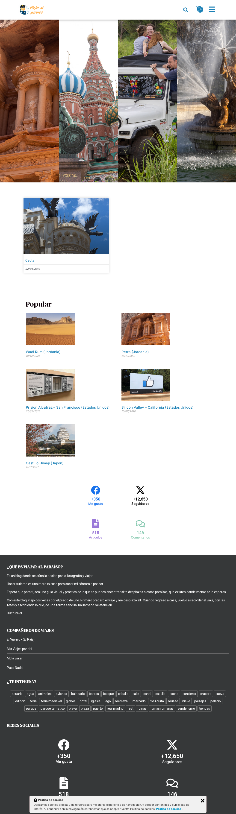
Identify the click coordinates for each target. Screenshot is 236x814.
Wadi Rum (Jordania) (43, 352)
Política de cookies (169, 809)
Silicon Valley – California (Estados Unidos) (157, 407)
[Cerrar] (202, 800)
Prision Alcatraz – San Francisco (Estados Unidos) (68, 407)
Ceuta (29, 260)
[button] (186, 10)
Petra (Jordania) (135, 352)
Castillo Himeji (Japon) (45, 463)
